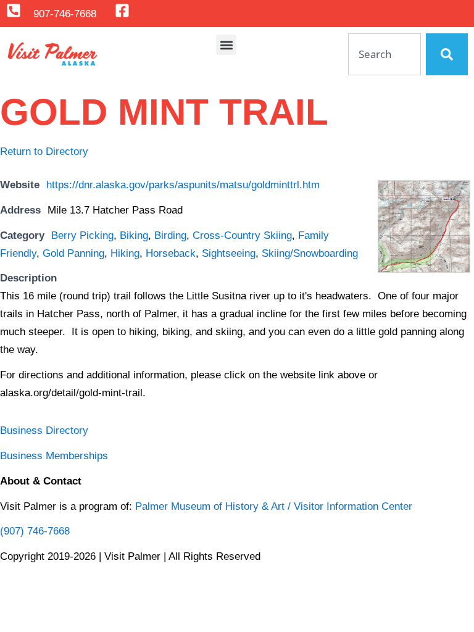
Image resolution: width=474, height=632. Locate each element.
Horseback (171, 253)
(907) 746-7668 (35, 531)
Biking (134, 235)
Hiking (124, 253)
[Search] (447, 54)
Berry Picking (82, 235)
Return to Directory (44, 151)
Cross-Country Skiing (242, 235)
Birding (170, 235)
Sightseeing (229, 253)
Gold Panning (73, 253)
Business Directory (44, 430)
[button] (226, 45)
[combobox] (384, 54)
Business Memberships (54, 456)
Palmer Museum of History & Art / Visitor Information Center (273, 506)
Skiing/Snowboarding (310, 253)
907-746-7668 (64, 14)
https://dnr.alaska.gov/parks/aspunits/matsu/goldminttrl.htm (183, 185)
